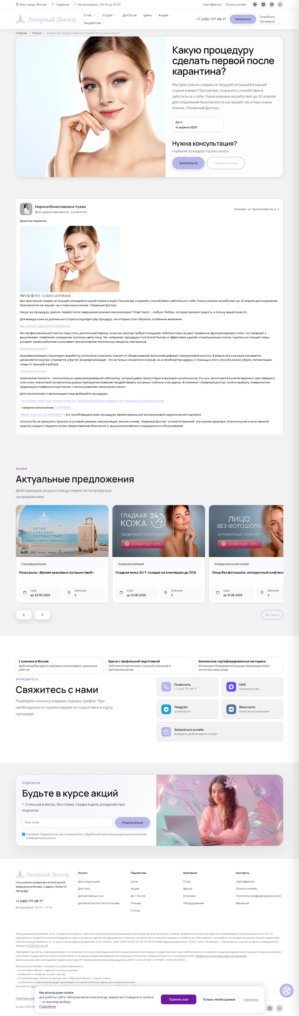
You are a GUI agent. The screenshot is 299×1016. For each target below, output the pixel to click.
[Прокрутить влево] (24, 615)
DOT (57, 407)
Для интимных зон (91, 896)
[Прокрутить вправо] (42, 615)
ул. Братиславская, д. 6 (263, 209)
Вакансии (242, 903)
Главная (21, 33)
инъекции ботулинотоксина (144, 401)
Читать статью (225, 163)
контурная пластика (36, 401)
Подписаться (132, 822)
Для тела (84, 888)
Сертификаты (212, 4)
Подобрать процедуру (267, 19)
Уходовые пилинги (33, 371)
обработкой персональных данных (107, 834)
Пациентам (92, 23)
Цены (147, 15)
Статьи (37, 33)
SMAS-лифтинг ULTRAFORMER (42, 415)
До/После (130, 15)
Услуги (107, 15)
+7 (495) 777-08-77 (211, 19)
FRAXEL (66, 407)
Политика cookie (26, 998)
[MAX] (272, 4)
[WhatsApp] (280, 4)
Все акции (272, 615)
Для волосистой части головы (99, 903)
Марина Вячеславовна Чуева (60, 206)
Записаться (243, 19)
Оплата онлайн (236, 4)
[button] (31, 4)
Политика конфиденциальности (258, 896)
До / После (138, 896)
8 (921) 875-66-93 (37, 945)
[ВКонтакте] (263, 4)
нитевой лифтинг (64, 401)
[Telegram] (255, 4)
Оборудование (193, 903)
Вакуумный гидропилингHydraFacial (45, 326)
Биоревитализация (33, 348)
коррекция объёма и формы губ (100, 401)
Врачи (187, 888)
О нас (88, 15)
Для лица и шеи (89, 881)
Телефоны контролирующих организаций (221, 955)
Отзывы (136, 903)
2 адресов (62, 4)
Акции (163, 15)
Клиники (189, 896)
